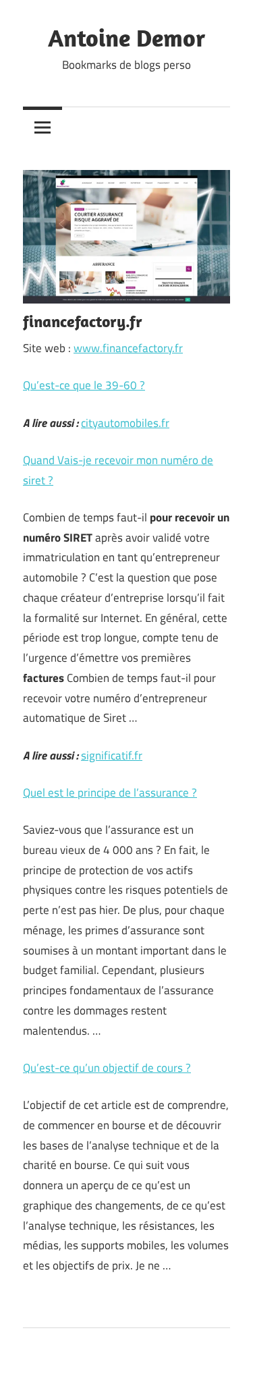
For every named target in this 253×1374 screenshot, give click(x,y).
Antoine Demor (126, 37)
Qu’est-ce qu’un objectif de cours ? (107, 1068)
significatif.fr (111, 755)
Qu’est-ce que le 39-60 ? (84, 385)
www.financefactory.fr (128, 348)
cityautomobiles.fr (125, 423)
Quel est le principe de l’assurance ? (110, 792)
